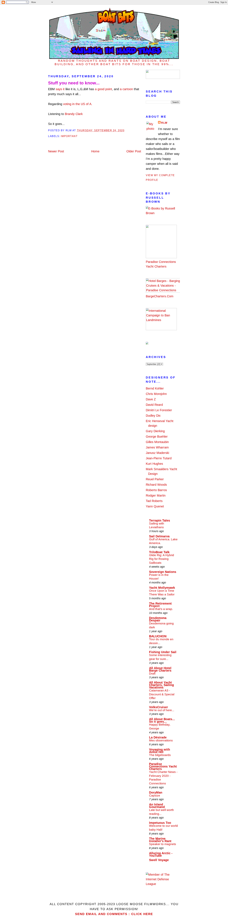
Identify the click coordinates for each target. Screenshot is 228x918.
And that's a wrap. (161, 609)
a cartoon (126, 89)
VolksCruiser (158, 707)
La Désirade (158, 737)
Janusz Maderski (157, 452)
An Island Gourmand (157, 806)
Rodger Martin (155, 495)
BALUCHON (157, 636)
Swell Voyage (159, 860)
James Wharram (157, 447)
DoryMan (155, 792)
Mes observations (161, 740)
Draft (152, 673)
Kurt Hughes (154, 463)
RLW (164, 123)
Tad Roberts (154, 501)
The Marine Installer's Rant (160, 840)
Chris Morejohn (156, 394)
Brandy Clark (74, 114)
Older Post (133, 151)
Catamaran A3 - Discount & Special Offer (161, 694)
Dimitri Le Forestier (159, 410)
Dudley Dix (153, 415)
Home (95, 151)
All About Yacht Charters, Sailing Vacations (161, 685)
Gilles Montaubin (157, 442)
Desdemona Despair (157, 619)
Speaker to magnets (162, 844)
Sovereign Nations (162, 572)
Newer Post (56, 151)
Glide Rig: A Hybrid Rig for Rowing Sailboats (161, 559)
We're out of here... (161, 710)
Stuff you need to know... (74, 83)
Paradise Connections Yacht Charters (161, 264)
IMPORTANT (69, 136)
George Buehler (157, 436)
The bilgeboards (160, 755)
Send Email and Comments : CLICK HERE (114, 914)
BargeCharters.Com (159, 296)
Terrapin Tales (159, 520)
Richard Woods (156, 484)
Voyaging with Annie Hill (159, 751)
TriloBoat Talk (159, 552)
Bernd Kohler (155, 388)
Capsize (154, 795)
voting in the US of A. (77, 104)
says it (60, 89)
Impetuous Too (160, 822)
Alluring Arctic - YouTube (160, 854)
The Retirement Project (160, 605)
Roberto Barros (156, 490)
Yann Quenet (155, 506)
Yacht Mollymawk (162, 587)
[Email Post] (125, 130)
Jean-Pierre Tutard (159, 458)
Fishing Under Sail (162, 652)
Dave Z (151, 399)
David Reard (154, 404)
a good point (103, 89)
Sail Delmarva (159, 536)
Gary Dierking (155, 431)
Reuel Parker (155, 479)
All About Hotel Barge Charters (160, 669)
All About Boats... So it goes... (162, 720)
